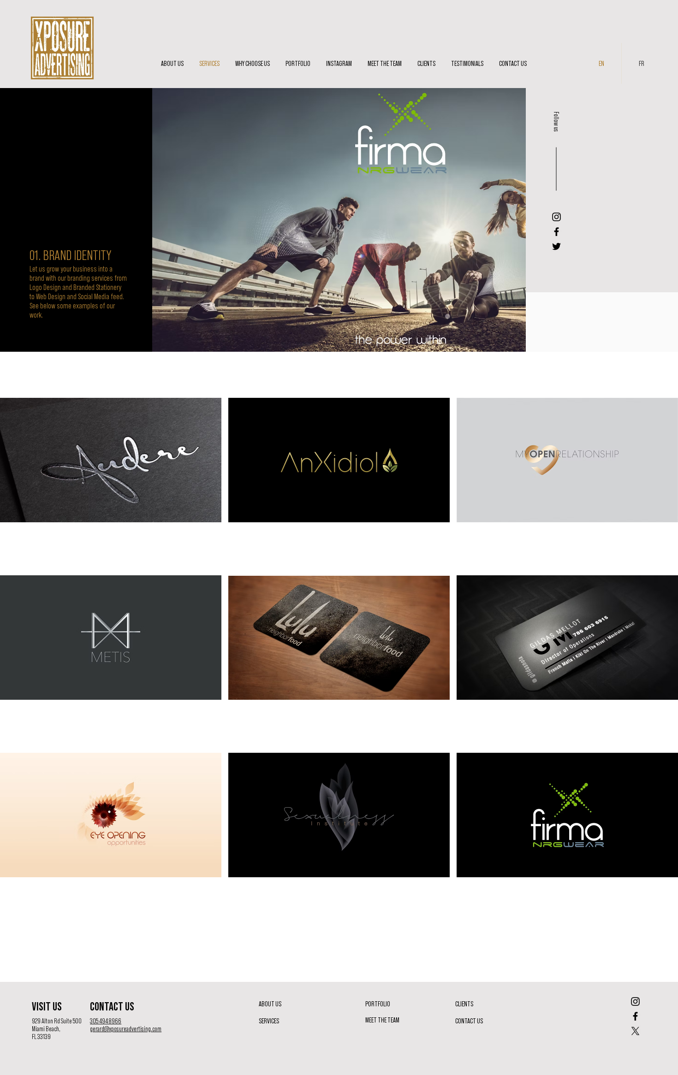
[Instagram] (556, 217)
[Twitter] (556, 246)
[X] (635, 1031)
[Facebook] (556, 231)
